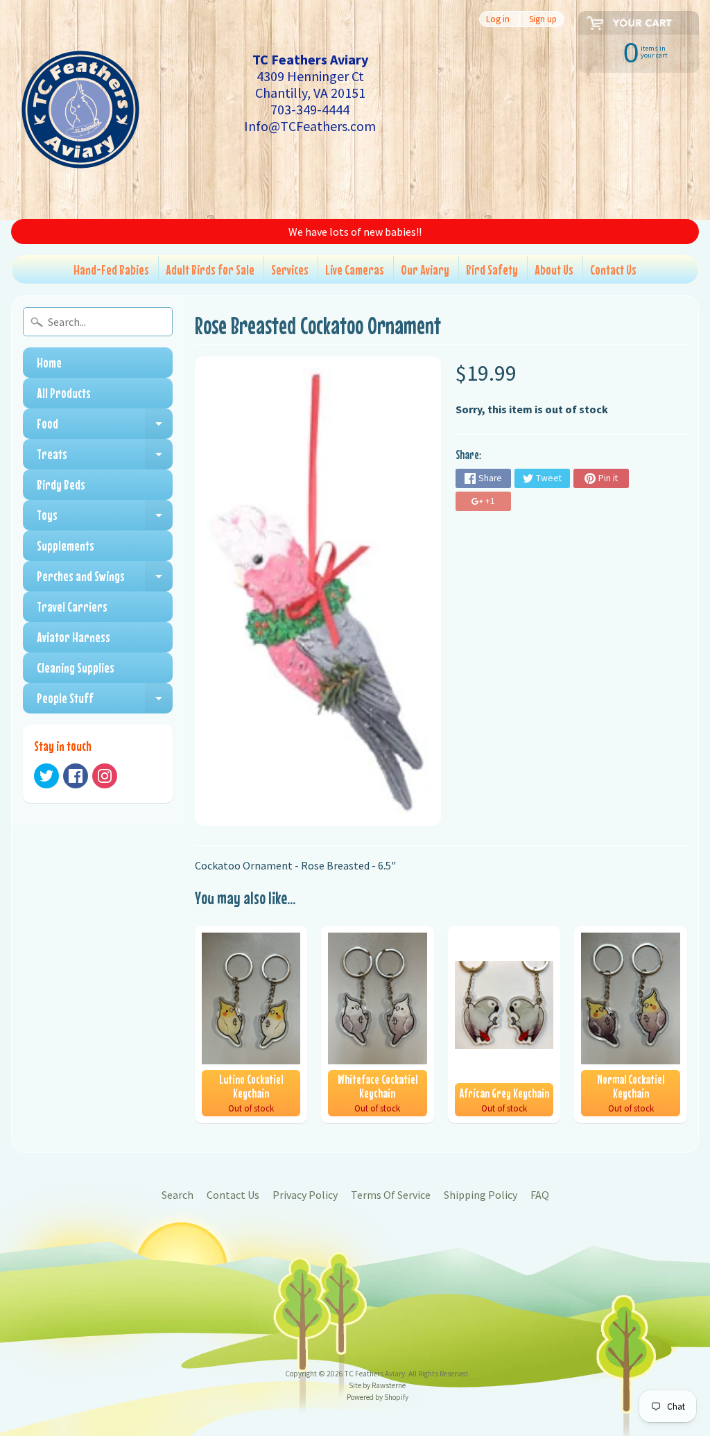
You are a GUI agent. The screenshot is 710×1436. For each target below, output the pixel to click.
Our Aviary (425, 269)
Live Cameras (354, 269)
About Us (554, 269)
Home (49, 362)
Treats (105, 457)
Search (177, 1195)
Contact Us (613, 269)
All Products (64, 393)
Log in (498, 19)
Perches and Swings (105, 579)
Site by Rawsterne (377, 1385)
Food (105, 427)
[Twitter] (46, 775)
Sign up (543, 19)
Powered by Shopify (377, 1397)
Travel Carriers (72, 606)
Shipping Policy (480, 1195)
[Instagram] (104, 775)
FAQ (539, 1195)
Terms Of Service (391, 1195)
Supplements (65, 545)
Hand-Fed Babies (111, 269)
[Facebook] (75, 775)
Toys (105, 518)
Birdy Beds (61, 484)
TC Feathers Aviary (375, 1373)
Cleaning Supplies (75, 667)
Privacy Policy (305, 1195)
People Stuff (105, 701)
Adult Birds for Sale (210, 269)
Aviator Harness (73, 637)
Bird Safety (492, 269)
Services (290, 269)
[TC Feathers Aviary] (80, 109)
